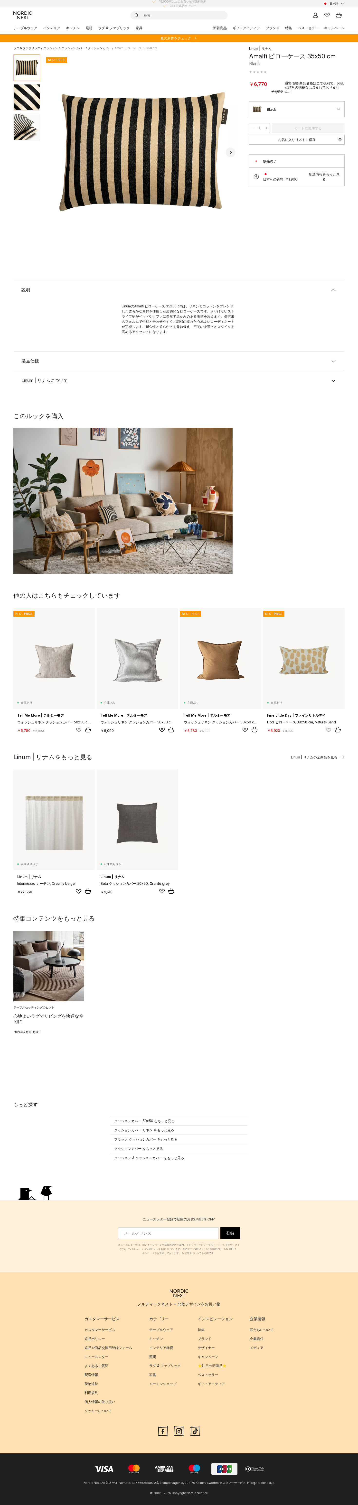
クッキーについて (98, 1411)
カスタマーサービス (100, 1330)
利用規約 (91, 1393)
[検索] (136, 15)
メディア (257, 1348)
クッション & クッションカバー (64, 48)
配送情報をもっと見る (324, 176)
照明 (88, 28)
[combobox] (334, 3)
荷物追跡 (91, 1384)
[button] (258, 72)
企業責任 (257, 1339)
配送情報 (91, 1375)
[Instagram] (179, 1430)
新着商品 (220, 28)
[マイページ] (315, 15)
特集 (288, 28)
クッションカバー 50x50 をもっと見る (144, 1121)
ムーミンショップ (163, 1384)
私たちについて (262, 1330)
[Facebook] (163, 1430)
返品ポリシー (95, 1339)
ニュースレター (96, 1357)
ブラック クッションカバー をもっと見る (146, 1139)
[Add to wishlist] (79, 730)
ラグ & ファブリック (114, 28)
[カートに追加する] (88, 730)
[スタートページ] (22, 15)
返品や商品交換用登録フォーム (108, 1348)
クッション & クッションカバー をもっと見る (149, 1158)
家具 (139, 28)
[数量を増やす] (266, 128)
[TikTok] (195, 1430)
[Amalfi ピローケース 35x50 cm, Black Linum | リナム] (143, 151)
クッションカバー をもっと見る (138, 1148)
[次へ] (231, 152)
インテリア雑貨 (161, 1348)
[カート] (339, 15)
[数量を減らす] (252, 128)
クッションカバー (99, 48)
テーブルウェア (25, 28)
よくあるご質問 (96, 1366)
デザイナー (206, 1348)
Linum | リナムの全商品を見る (314, 757)
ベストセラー (308, 28)
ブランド (272, 28)
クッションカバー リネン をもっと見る (144, 1130)
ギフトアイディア (246, 28)
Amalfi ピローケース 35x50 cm (135, 48)
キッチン (73, 28)
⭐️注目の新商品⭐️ (212, 1366)
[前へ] (57, 152)
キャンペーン (334, 28)
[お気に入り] (327, 15)
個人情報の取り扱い (100, 1402)
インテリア (51, 28)
